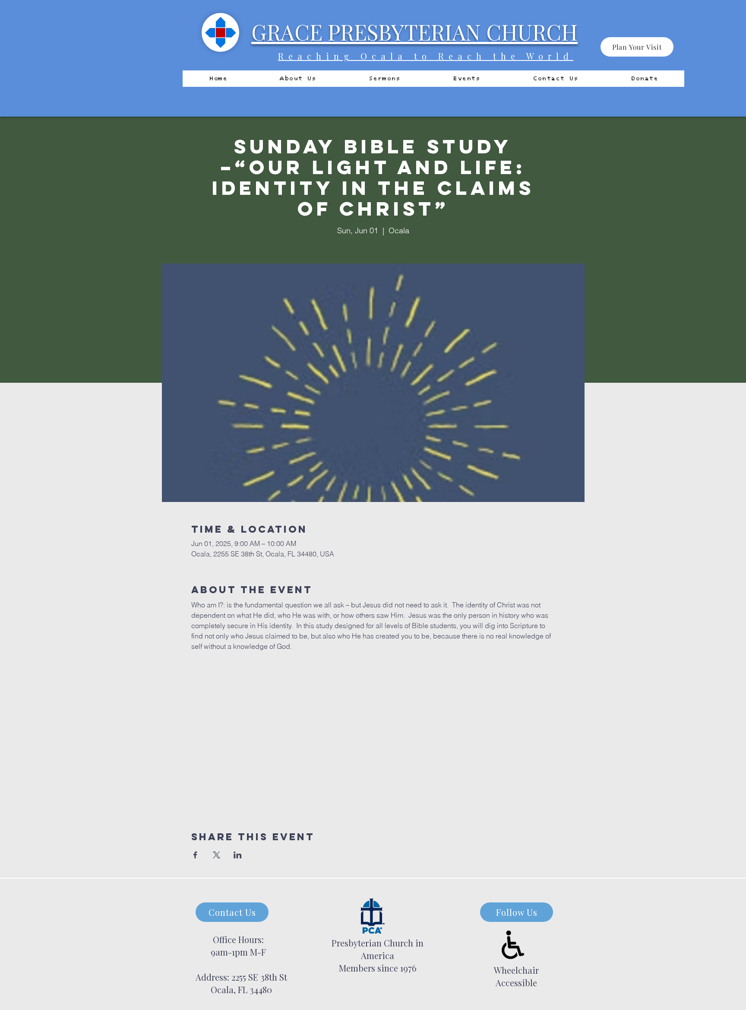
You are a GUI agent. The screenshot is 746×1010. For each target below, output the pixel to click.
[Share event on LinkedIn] (238, 854)
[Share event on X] (216, 854)
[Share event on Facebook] (195, 854)
